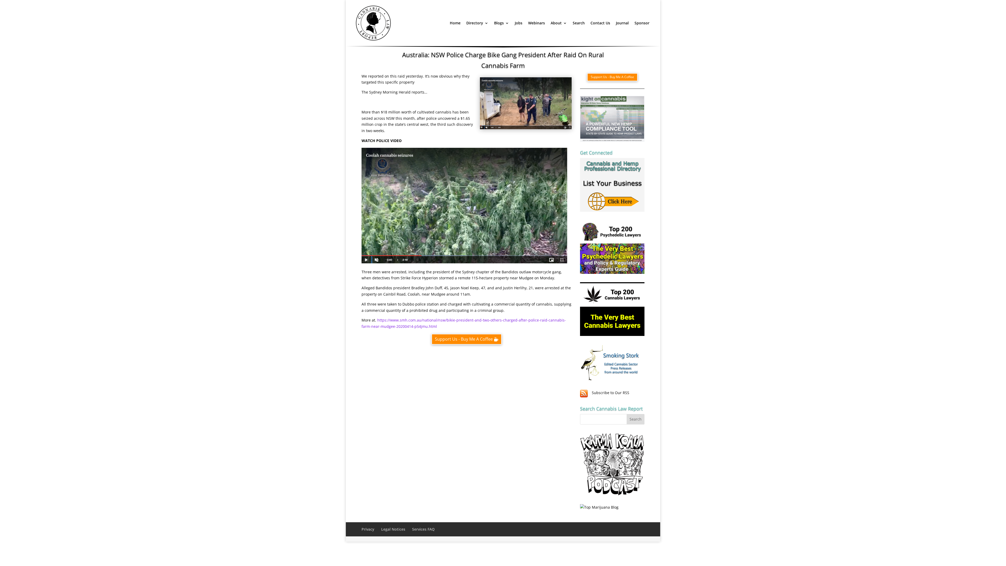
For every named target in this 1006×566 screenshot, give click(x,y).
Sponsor (642, 22)
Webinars (536, 22)
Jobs (518, 22)
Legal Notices (393, 529)
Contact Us (600, 22)
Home (455, 22)
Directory (474, 22)
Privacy (368, 529)
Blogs (499, 22)
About (556, 22)
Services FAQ (423, 529)
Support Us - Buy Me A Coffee (464, 339)
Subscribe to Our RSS (610, 392)
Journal (622, 22)
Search (579, 22)
